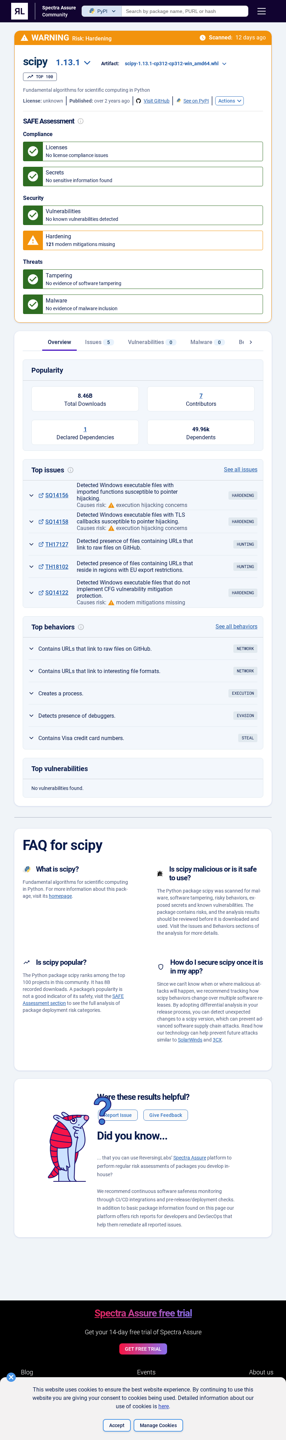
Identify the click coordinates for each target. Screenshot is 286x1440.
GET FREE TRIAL (143, 1349)
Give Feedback (165, 1115)
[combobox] (72, 63)
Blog (27, 1372)
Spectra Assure (189, 1158)
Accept (117, 1425)
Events (146, 1372)
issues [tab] (97, 342)
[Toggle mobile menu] (261, 11)
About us (261, 1372)
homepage (60, 896)
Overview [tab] (59, 342)
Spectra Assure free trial (143, 1313)
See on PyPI (196, 101)
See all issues (240, 469)
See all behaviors (236, 626)
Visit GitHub (157, 101)
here (163, 1406)
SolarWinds (190, 1040)
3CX (217, 1040)
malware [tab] (205, 342)
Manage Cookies (158, 1425)
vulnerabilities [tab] (150, 342)
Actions (226, 101)
